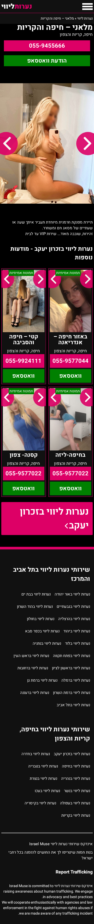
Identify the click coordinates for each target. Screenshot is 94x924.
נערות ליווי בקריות (75, 815)
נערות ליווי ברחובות (32, 668)
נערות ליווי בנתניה (47, 643)
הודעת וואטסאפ (47, 61)
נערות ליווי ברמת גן (42, 680)
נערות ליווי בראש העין (31, 656)
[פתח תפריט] (87, 6)
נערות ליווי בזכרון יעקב (54, 518)
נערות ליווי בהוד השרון (35, 606)
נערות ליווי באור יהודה (72, 594)
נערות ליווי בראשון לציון (71, 668)
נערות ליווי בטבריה (43, 766)
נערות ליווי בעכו (47, 791)
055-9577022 (70, 473)
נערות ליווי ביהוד (76, 631)
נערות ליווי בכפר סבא (42, 631)
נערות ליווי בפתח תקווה (71, 656)
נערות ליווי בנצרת (43, 778)
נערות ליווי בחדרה (35, 754)
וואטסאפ (70, 376)
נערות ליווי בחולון (40, 619)
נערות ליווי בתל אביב (73, 705)
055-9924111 (23, 361)
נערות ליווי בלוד (77, 643)
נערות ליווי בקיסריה (40, 803)
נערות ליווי (85, 18)
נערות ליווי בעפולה (75, 803)
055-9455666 (47, 46)
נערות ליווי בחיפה (76, 766)
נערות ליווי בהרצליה (74, 619)
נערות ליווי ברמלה (75, 680)
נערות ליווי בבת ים (36, 594)
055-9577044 (70, 361)
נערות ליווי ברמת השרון (71, 692)
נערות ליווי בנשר (77, 791)
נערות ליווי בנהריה (75, 778)
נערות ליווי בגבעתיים (73, 606)
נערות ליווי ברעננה (34, 692)
